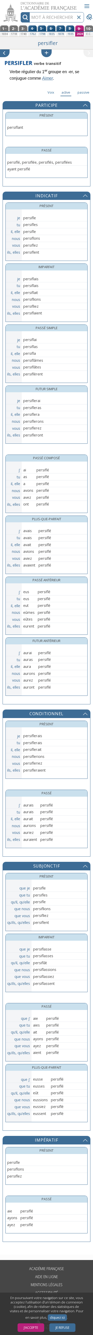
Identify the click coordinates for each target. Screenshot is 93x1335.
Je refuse (62, 1327)
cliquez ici (57, 1317)
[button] (46, 53)
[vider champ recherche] (79, 17)
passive (83, 92)
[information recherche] (25, 17)
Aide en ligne (46, 1276)
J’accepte (31, 1327)
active (65, 92)
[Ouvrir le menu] (87, 6)
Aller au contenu (20, 4)
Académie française (46, 1268)
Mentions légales (47, 1284)
